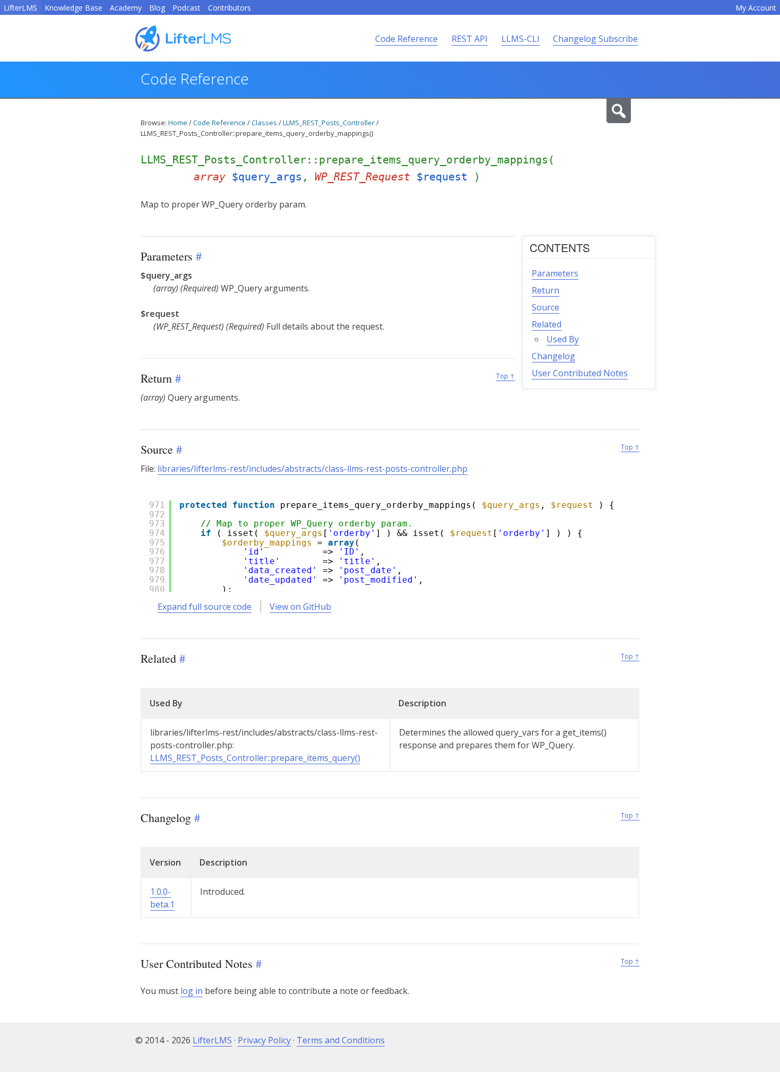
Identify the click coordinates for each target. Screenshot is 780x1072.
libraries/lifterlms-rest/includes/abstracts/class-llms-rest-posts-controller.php (312, 468)
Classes (264, 122)
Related (546, 324)
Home (177, 122)
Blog (157, 8)
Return (545, 290)
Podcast (186, 8)
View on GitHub (300, 606)
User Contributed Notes (580, 373)
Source (545, 307)
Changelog (553, 356)
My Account (755, 8)
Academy (126, 8)
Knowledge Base (73, 8)
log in (191, 991)
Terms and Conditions (341, 1040)
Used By (563, 339)
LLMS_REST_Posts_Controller (329, 122)
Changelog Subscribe (595, 39)
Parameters (555, 273)
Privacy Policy (264, 1040)
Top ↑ (505, 376)
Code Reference (406, 39)
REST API (470, 39)
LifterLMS (20, 8)
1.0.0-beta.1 (162, 898)
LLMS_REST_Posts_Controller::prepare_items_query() (255, 758)
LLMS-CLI (520, 39)
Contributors (229, 8)
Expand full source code (205, 606)
